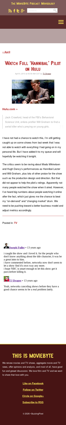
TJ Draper (47, 73)
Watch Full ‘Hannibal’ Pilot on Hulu (33, 66)
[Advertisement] (33, 38)
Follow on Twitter (33, 389)
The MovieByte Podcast (25, 3)
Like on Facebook (33, 383)
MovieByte (19, 22)
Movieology (48, 3)
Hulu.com (9, 109)
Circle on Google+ (33, 396)
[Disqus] (33, 284)
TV (15, 223)
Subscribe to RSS (33, 402)
